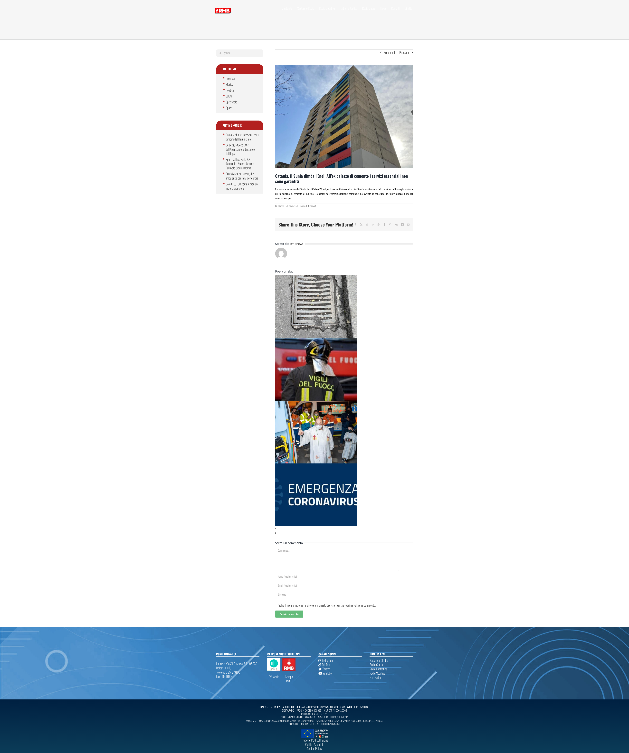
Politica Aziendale (314, 744)
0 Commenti (312, 205)
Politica (230, 90)
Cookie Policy (314, 748)
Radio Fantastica (378, 668)
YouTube (327, 673)
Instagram (327, 660)
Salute (229, 96)
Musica (229, 84)
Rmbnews (280, 205)
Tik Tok (325, 664)
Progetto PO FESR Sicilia (314, 740)
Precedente (390, 52)
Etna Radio (375, 677)
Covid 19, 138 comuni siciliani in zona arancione (242, 186)
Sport (229, 108)
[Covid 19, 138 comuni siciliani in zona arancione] (316, 465)
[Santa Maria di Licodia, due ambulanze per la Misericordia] (316, 402)
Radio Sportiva (377, 673)
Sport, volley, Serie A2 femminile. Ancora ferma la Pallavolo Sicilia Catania (240, 163)
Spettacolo (231, 102)
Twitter (326, 668)
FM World (274, 676)
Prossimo (404, 52)
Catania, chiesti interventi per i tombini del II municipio (242, 136)
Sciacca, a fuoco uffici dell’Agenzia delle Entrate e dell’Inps (240, 149)
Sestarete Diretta (379, 660)
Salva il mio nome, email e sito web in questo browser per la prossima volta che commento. (327, 605)
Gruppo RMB (289, 678)
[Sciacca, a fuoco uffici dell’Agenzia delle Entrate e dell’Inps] (316, 340)
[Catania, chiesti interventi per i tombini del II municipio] (316, 277)
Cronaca (302, 205)
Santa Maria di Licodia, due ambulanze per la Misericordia (242, 175)
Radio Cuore (376, 664)
